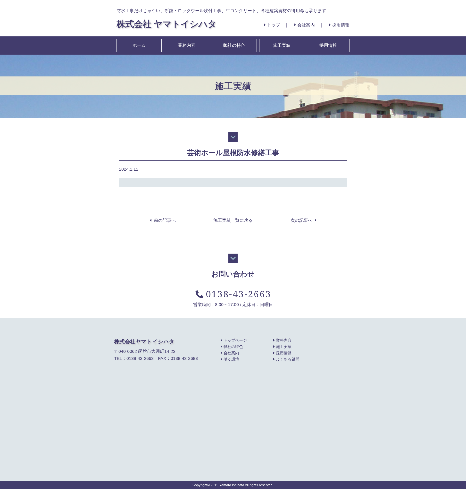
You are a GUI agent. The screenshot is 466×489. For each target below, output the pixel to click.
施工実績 (282, 45)
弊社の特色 (234, 45)
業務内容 (186, 45)
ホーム (139, 45)
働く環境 (231, 359)
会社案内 (306, 25)
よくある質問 (287, 359)
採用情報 (341, 25)
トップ (273, 25)
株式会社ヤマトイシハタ (144, 341)
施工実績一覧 (233, 220)
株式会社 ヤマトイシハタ (166, 24)
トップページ (235, 340)
